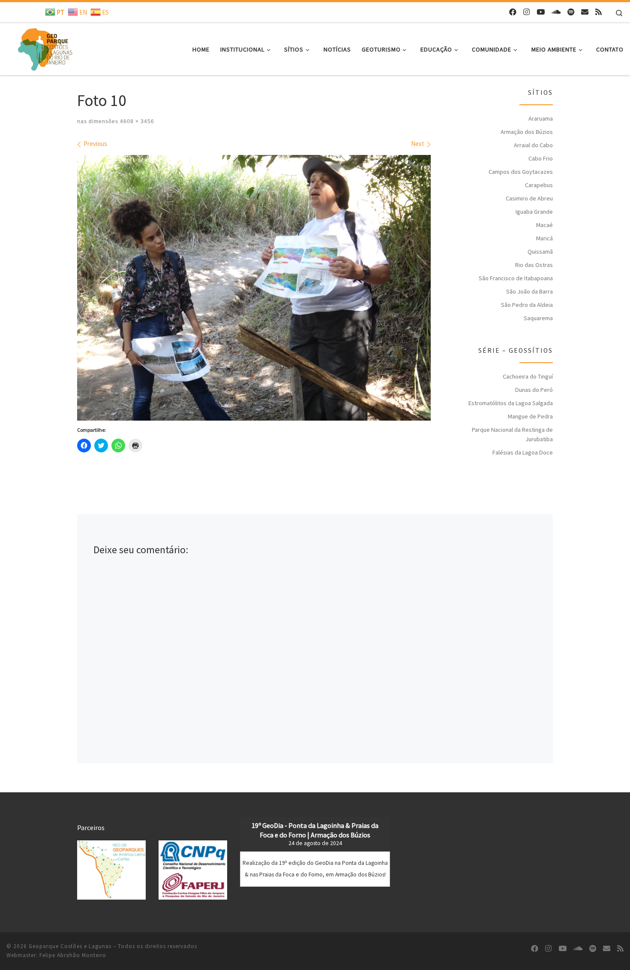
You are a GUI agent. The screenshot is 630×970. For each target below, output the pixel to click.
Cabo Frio (540, 158)
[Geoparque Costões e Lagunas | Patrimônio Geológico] (44, 47)
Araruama (540, 118)
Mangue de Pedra (530, 416)
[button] (111, 869)
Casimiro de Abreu (529, 198)
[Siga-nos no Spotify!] (570, 12)
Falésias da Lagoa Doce (522, 452)
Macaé (544, 225)
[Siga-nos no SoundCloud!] (556, 12)
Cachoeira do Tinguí (528, 376)
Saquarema (538, 318)
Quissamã (540, 251)
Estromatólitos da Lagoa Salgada (510, 403)
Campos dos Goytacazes (521, 172)
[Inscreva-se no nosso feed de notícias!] (598, 12)
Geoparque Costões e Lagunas (70, 946)
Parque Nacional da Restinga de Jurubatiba (512, 434)
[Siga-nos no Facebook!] (512, 12)
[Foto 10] (254, 288)
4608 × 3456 (136, 121)
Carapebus (539, 185)
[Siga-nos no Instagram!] (526, 12)
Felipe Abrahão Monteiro (72, 955)
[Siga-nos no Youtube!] (541, 12)
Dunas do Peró (534, 390)
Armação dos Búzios (527, 132)
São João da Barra (529, 291)
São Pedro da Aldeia (527, 305)
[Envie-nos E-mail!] (584, 12)
